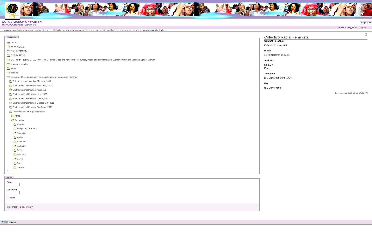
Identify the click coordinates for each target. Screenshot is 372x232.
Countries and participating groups (108, 30)
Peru (140, 30)
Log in (363, 27)
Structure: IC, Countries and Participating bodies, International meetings (57, 30)
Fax (266, 83)
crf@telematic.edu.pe (278, 55)
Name (10, 182)
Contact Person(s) (274, 41)
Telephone (270, 73)
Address (269, 60)
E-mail (267, 50)
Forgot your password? (21, 207)
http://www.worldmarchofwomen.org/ (19, 25)
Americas (131, 30)
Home (20, 30)
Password (12, 189)
